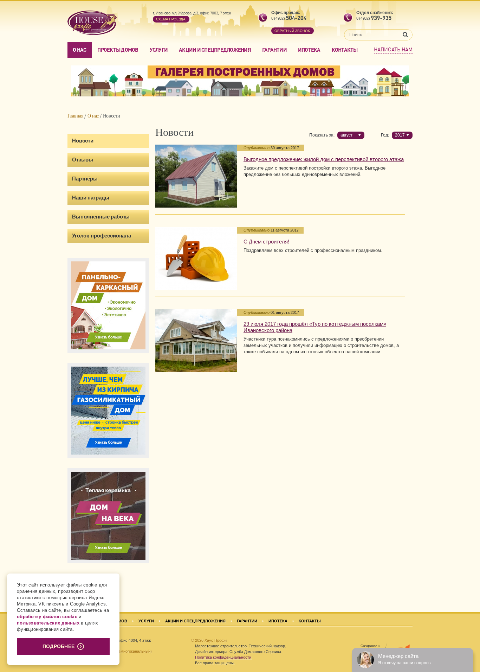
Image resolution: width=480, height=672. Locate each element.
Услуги (159, 49)
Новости (82, 141)
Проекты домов (117, 49)
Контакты (345, 49)
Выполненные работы (101, 217)
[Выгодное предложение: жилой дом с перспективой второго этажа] (196, 176)
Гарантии (274, 49)
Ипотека (309, 49)
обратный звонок (292, 31)
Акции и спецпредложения (215, 49)
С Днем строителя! (266, 242)
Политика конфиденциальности (223, 657)
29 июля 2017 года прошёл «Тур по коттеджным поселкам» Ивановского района (315, 327)
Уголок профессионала (101, 236)
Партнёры (85, 179)
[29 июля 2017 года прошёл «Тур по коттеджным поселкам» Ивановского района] (196, 340)
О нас (79, 49)
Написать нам (393, 49)
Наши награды (90, 198)
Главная (75, 116)
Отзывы (82, 160)
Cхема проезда (171, 19)
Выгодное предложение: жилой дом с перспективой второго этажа (324, 159)
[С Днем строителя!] (196, 258)
